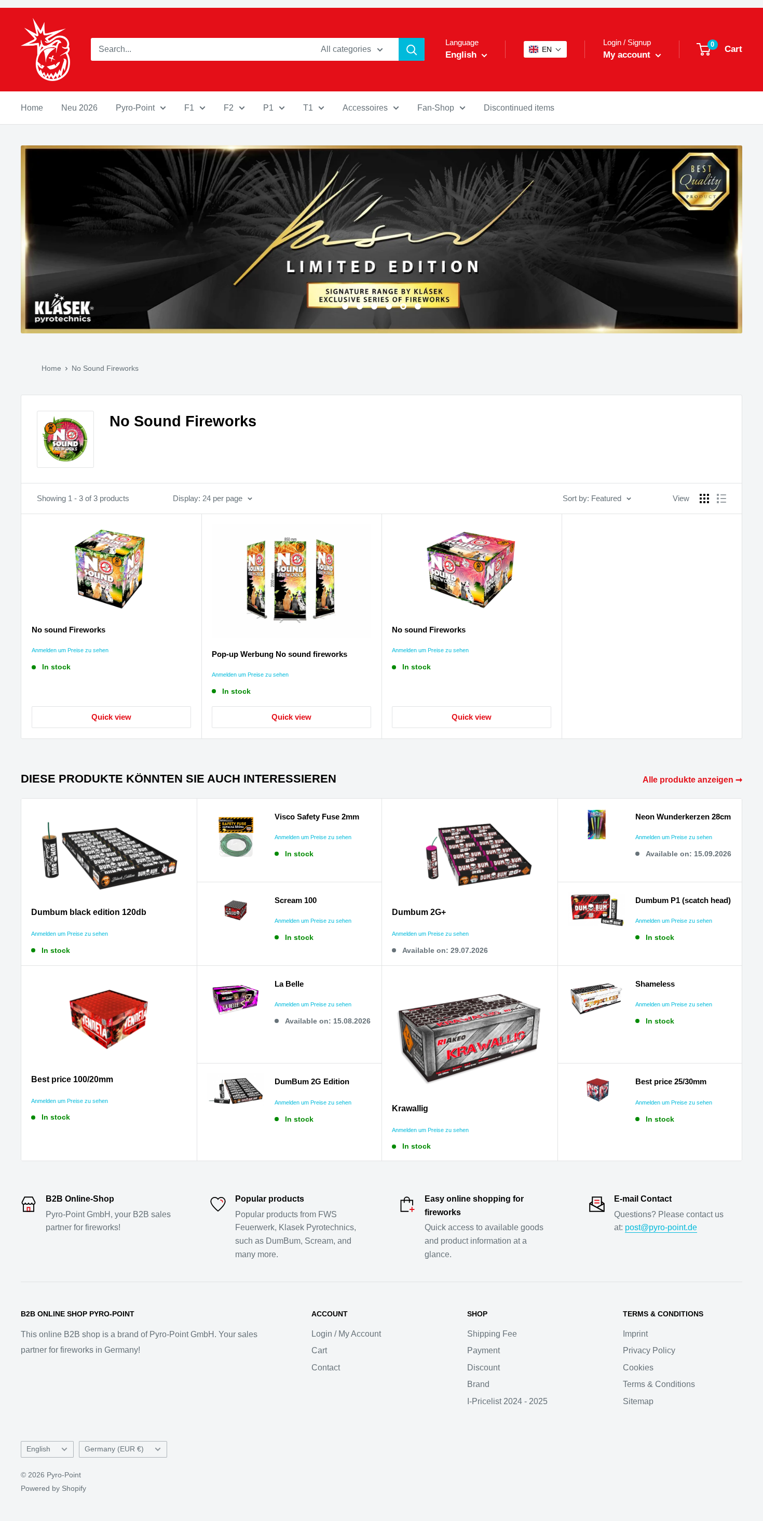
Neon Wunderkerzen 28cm (683, 816)
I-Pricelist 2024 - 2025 (507, 1401)
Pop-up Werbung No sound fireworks (279, 654)
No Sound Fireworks (105, 368)
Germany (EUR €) (114, 1449)
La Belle (289, 983)
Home (32, 107)
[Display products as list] (721, 498)
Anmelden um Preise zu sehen (70, 650)
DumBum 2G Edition (312, 1081)
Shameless (655, 983)
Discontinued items (519, 107)
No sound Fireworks (68, 629)
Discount (483, 1367)
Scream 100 (296, 900)
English (38, 1449)
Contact (325, 1367)
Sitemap (638, 1401)
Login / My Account (346, 1333)
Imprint (635, 1333)
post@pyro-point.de (661, 1227)
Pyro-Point (135, 107)
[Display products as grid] (704, 498)
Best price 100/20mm (72, 1079)
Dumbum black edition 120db (88, 912)
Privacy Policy (649, 1350)
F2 (229, 107)
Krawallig (410, 1108)
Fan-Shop (435, 107)
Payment (483, 1350)
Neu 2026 (79, 107)
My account (628, 55)
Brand (478, 1384)
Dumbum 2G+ (419, 912)
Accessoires (365, 107)
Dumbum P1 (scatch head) (683, 900)
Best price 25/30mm (670, 1081)
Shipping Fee (492, 1333)
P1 (268, 107)
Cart (319, 1350)
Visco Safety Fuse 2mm (317, 816)
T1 (308, 107)
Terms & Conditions (659, 1384)
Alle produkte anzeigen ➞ (693, 779)
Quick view (111, 716)
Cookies (638, 1367)
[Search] (412, 49)
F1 (189, 107)
